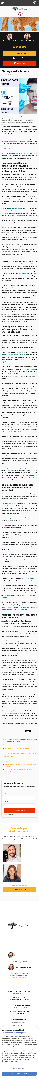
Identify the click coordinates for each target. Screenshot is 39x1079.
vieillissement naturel (15, 208)
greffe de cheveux (28, 578)
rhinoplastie (5, 264)
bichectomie (21, 216)
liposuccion (8, 503)
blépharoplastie (11, 554)
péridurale (5, 598)
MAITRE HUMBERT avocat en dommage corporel (18, 153)
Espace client (19, 58)
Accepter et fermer (20, 1074)
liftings (12, 216)
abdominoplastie (9, 518)
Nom (6, 794)
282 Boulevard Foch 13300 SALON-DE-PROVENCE (19, 998)
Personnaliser (20, 1069)
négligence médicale (15, 432)
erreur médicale (30, 369)
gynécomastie (24, 273)
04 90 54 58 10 (19, 47)
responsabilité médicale (10, 141)
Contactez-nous (18, 53)
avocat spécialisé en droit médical (14, 355)
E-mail (6, 801)
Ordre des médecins (9, 410)
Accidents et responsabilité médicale (13, 726)
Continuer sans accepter (10, 1061)
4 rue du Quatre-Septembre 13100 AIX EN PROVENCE (19, 1012)
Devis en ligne (20, 63)
